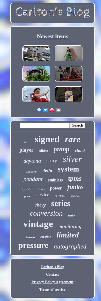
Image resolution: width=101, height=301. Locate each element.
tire (26, 142)
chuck (80, 150)
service (42, 194)
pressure (33, 245)
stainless (55, 180)
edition (43, 151)
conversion (46, 213)
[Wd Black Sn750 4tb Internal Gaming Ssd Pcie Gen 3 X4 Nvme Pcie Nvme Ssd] (36, 82)
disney (41, 189)
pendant (33, 179)
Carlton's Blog (52, 267)
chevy (40, 205)
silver (72, 159)
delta (47, 170)
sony (51, 160)
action (76, 195)
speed (27, 188)
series (60, 203)
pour (27, 196)
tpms (75, 178)
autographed (70, 246)
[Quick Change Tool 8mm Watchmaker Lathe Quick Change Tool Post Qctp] (36, 62)
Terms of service (52, 290)
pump (61, 149)
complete (31, 171)
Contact (52, 274)
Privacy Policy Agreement (53, 282)
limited (68, 234)
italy (71, 215)
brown (30, 237)
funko (75, 187)
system (68, 169)
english (45, 237)
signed (47, 139)
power (56, 188)
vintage (38, 224)
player (26, 150)
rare (73, 139)
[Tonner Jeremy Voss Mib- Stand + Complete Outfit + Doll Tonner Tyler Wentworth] (68, 62)
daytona (32, 161)
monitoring (70, 226)
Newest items (52, 36)
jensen (60, 195)
